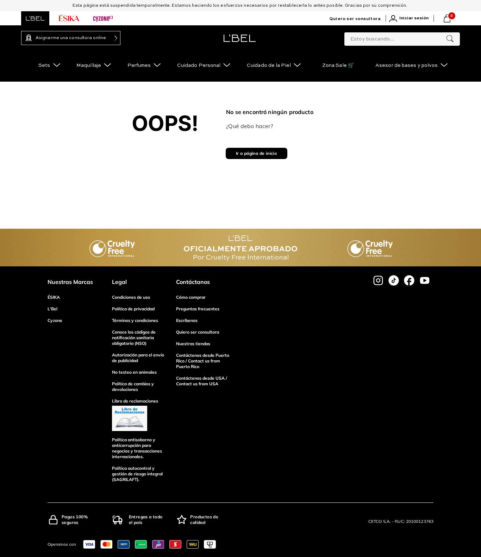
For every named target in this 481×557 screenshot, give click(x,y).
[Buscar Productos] (450, 39)
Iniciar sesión (414, 18)
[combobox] (402, 38)
